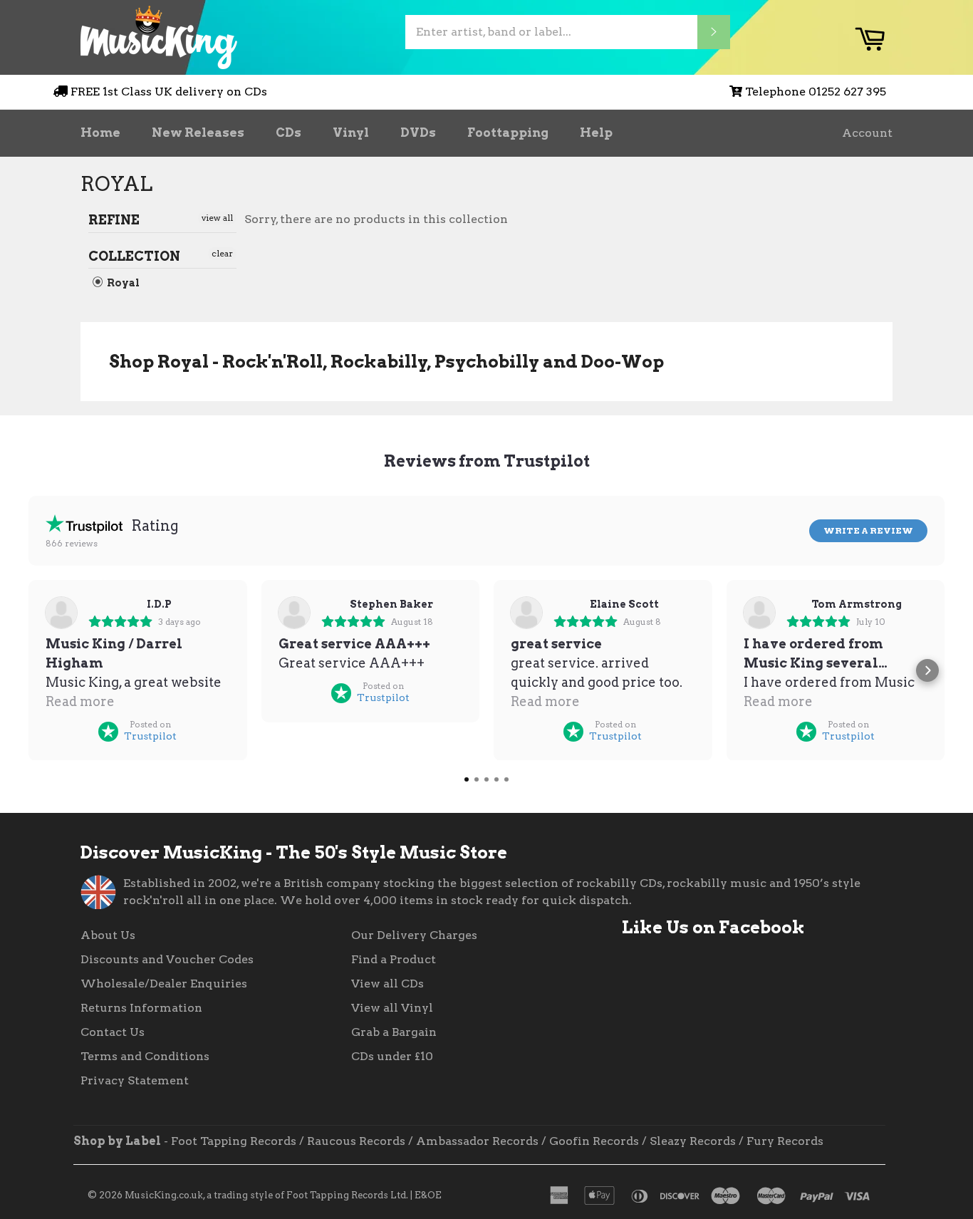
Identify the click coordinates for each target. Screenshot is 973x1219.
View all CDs (387, 983)
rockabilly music (716, 883)
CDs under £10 (392, 1056)
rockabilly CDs (619, 883)
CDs (288, 132)
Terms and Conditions (144, 1056)
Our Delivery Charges (414, 935)
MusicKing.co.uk (164, 1195)
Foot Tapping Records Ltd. (347, 1195)
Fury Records (784, 1141)
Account (867, 133)
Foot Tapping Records (233, 1141)
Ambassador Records (477, 1141)
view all (217, 217)
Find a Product (393, 959)
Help (596, 132)
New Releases (198, 132)
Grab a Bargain (394, 1032)
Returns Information (141, 1008)
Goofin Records (594, 1141)
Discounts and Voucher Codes (167, 959)
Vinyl (351, 132)
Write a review (868, 530)
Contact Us (112, 1032)
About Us (107, 935)
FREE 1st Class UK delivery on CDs (169, 91)
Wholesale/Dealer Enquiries (163, 983)
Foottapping (507, 132)
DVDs (418, 132)
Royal (122, 283)
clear (222, 253)
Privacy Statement (134, 1080)
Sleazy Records (693, 1141)
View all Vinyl (392, 1008)
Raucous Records (356, 1141)
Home (100, 132)
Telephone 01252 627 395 (815, 91)
